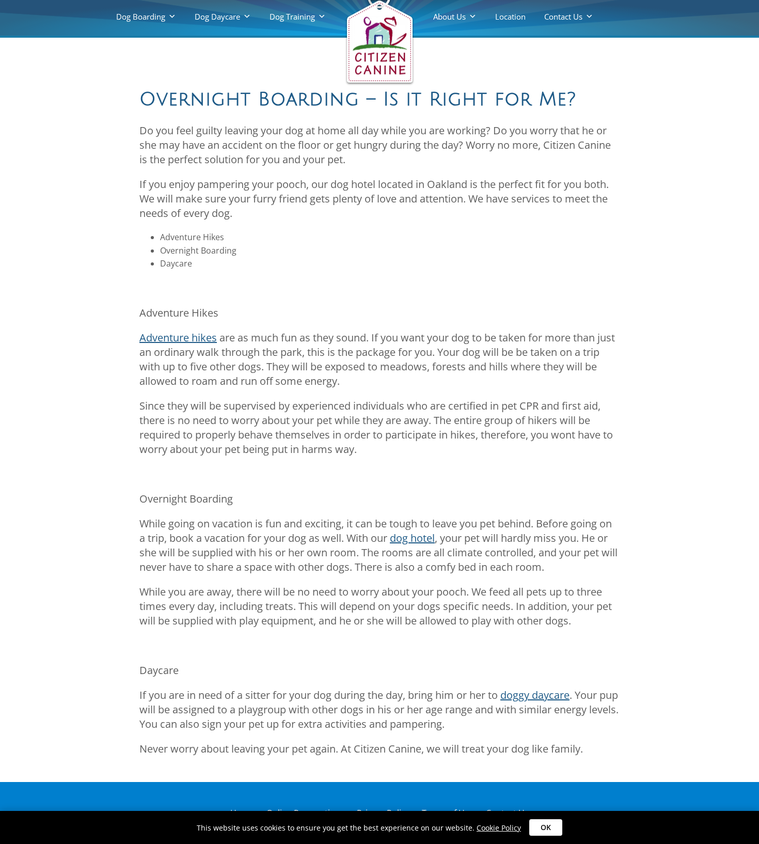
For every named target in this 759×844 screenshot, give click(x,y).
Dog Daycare (217, 16)
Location (510, 16)
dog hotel (412, 538)
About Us (449, 16)
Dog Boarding (140, 16)
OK (546, 827)
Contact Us (563, 16)
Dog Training (292, 16)
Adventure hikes (178, 338)
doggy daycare (535, 695)
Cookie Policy (499, 828)
